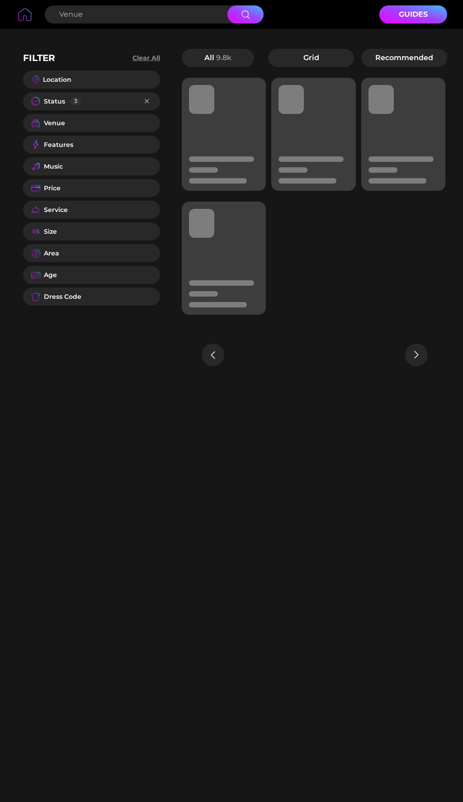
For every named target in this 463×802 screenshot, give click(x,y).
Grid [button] (311, 57)
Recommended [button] (404, 57)
